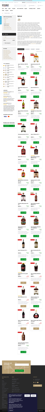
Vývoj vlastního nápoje (6, 56)
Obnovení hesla (4, 405)
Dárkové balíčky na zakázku (7, 52)
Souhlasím (33, 395)
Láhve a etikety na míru (5, 388)
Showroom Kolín (10, 2)
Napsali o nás (16, 2)
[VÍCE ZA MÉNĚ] (23, 58)
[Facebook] (33, 382)
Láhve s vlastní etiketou (6, 53)
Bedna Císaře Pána (7, 26)
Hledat (25, 5)
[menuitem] (3, 9)
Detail (23, 282)
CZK (40, 2)
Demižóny (5, 27)
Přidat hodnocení (6, 125)
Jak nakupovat (4, 391)
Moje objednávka (4, 407)
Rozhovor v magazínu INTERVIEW (15, 386)
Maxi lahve (9, 27)
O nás (3, 2)
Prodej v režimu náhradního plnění (8, 58)
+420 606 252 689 (37, 380)
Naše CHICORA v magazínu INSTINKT (15, 383)
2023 (5, 22)
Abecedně (37, 49)
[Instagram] (35, 382)
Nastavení (11, 410)
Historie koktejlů (14, 381)
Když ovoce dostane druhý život (15, 391)
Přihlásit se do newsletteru (19, 370)
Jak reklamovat (4, 400)
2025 (5, 19)
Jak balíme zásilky (4, 394)
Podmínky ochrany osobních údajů (6, 397)
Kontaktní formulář (37, 385)
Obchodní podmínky (4, 395)
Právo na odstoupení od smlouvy (5, 404)
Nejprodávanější (21, 49)
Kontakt (6, 2)
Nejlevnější (27, 49)
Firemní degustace (5, 54)
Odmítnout (27, 395)
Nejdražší (32, 49)
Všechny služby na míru (6, 50)
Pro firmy (3, 387)
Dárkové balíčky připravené (7, 51)
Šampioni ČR (6, 18)
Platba (3, 399)
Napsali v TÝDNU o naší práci (16, 389)
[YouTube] (38, 382)
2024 (5, 21)
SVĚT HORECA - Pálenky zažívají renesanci (15, 379)
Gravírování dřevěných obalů (7, 57)
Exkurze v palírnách (6, 55)
